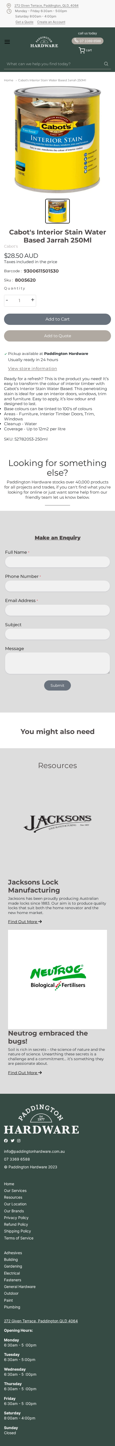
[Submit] (106, 64)
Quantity (14, 288)
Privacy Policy (16, 1217)
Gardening (13, 1266)
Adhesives (13, 1252)
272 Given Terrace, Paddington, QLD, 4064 (46, 5)
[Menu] (12, 42)
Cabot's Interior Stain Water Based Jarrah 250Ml (52, 80)
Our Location (15, 1204)
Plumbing (12, 1307)
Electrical (12, 1273)
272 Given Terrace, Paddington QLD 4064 (41, 1321)
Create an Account (51, 22)
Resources (13, 1197)
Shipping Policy (17, 1231)
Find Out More (23, 921)
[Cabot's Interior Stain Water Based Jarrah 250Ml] (57, 139)
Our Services (15, 1190)
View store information (32, 368)
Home (8, 80)
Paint (8, 1300)
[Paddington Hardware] (44, 41)
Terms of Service (18, 1238)
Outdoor (11, 1293)
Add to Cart (57, 319)
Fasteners (12, 1280)
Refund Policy (16, 1224)
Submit (57, 685)
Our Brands (14, 1211)
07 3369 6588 (90, 41)
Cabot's (11, 246)
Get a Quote (24, 22)
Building (11, 1259)
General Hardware (20, 1286)
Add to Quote (57, 335)
